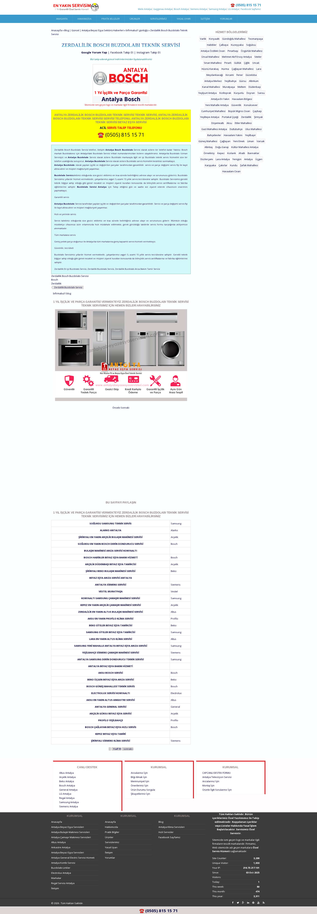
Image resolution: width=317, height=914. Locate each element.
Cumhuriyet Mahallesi (213, 111)
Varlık (203, 38)
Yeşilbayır (250, 135)
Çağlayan (225, 141)
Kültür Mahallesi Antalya (244, 147)
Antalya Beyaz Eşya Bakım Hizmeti (110, 666)
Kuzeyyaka (237, 44)
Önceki (116, 407)
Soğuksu (251, 44)
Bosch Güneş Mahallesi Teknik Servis (110, 686)
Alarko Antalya (110, 530)
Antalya (248, 159)
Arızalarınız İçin (139, 772)
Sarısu (261, 93)
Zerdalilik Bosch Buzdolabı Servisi (70, 276)
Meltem (242, 86)
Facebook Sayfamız (251, 9)
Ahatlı (242, 153)
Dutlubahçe (236, 129)
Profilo (174, 618)
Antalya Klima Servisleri (171, 827)
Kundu (233, 165)
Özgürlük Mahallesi (251, 51)
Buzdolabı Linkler (60, 867)
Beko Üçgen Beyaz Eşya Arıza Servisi (110, 679)
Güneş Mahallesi (207, 141)
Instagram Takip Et (148, 52)
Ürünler (135, 18)
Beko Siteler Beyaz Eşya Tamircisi (110, 625)
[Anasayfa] (76, 7)
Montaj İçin (208, 785)
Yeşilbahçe (230, 81)
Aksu (229, 123)
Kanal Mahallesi (211, 86)
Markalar (56, 878)
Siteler (258, 56)
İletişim (205, 18)
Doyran (251, 93)
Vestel (174, 591)
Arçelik (174, 537)
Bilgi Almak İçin (139, 777)
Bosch (132, 99)
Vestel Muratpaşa (111, 591)
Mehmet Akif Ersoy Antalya (237, 56)
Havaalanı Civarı (231, 171)
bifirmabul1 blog (62, 293)
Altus (173, 611)
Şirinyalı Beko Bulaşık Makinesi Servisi (110, 571)
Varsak (261, 141)
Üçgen (258, 159)
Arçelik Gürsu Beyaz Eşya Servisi (111, 713)
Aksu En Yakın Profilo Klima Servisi (110, 618)
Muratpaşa (229, 86)
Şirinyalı (258, 117)
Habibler (211, 44)
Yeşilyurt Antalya (207, 93)
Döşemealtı (217, 123)
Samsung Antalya (217, 9)
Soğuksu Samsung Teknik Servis (111, 523)
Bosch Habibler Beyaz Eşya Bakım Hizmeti (111, 557)
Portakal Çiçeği (230, 117)
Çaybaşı (257, 111)
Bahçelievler (214, 135)
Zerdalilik (56, 283)
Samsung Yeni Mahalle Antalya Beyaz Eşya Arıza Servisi (110, 645)
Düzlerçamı (207, 159)
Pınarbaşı (233, 51)
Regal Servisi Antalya (62, 883)
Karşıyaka (210, 165)
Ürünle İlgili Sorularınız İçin (217, 789)
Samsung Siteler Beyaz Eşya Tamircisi (110, 632)
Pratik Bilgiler (110, 18)
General (175, 706)
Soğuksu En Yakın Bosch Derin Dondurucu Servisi (110, 543)
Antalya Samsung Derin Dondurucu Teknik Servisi (110, 659)
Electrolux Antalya (61, 873)
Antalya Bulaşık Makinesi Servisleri (70, 832)
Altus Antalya (66, 772)
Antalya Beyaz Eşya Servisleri (67, 827)
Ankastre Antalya (60, 847)
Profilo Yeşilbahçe (110, 720)
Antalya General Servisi (110, 706)
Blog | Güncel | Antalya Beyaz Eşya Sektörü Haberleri (94, 30)
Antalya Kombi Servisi (63, 862)
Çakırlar (223, 165)
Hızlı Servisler (166, 832)
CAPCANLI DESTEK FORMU (216, 772)
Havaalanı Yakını (233, 135)
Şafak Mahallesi (249, 165)
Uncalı (255, 62)
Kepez (221, 153)
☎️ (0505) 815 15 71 (121, 134)
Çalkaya (223, 44)
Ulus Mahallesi (253, 129)
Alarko (174, 530)
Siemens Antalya (198, 9)
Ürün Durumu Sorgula (143, 789)
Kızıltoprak (225, 93)
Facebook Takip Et (121, 52)
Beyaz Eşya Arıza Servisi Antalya (110, 577)
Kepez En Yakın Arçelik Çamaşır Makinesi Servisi (110, 605)
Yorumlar (226, 18)
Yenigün (236, 159)
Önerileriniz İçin (139, 785)
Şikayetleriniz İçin (140, 793)
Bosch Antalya (181, 9)
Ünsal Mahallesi (210, 56)
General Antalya (68, 789)
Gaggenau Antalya (162, 9)
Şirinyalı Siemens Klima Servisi (110, 740)
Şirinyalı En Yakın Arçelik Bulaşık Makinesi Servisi (111, 537)
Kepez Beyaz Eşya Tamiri (110, 734)
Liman (250, 141)
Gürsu (242, 81)
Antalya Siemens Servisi (110, 584)
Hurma (225, 69)
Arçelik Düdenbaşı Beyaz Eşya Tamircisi (110, 564)
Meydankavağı (214, 75)
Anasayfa (62, 18)
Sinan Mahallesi (213, 62)
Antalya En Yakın (220, 99)
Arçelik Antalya (67, 777)
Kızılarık (231, 153)
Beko (173, 571)
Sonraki (125, 407)
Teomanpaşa (255, 38)
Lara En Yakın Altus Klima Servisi (110, 639)
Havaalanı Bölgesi (242, 99)
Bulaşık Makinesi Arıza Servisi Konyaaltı (110, 550)
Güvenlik (236, 105)
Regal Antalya (66, 798)
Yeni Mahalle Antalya (217, 105)
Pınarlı (227, 62)
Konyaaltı (214, 38)
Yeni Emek (239, 141)
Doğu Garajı (222, 147)
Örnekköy (209, 153)
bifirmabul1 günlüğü (137, 30)
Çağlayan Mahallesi (243, 69)
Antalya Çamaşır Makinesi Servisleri (71, 837)
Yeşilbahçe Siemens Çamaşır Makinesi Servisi (110, 652)
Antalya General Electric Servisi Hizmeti (72, 857)
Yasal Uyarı (184, 18)
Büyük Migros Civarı (239, 111)
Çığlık (247, 62)
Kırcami (230, 75)
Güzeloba (251, 75)
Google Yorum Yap (94, 52)
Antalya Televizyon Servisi (217, 777)
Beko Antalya (66, 781)
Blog (160, 821)
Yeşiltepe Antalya (209, 117)
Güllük (237, 62)
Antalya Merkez (213, 81)
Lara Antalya (223, 159)
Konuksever (251, 105)
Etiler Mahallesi (243, 123)
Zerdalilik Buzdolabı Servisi (68, 287)
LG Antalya (233, 9)
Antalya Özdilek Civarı (213, 51)
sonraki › (128, 749)
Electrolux (176, 693)
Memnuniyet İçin (140, 781)
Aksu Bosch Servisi (110, 672)
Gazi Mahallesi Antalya (214, 129)
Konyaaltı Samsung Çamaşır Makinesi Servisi (110, 598)
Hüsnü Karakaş (210, 69)
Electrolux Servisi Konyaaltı (110, 693)
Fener (239, 75)
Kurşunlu (239, 93)
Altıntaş (209, 147)
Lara (258, 69)
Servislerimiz (158, 18)
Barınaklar (253, 153)
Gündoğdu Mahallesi (233, 38)
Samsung (176, 523)
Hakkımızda (84, 18)
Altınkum (253, 81)
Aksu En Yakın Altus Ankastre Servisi (110, 700)
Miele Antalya (145, 9)
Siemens (176, 584)
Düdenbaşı (255, 86)
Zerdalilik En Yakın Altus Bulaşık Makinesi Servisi (110, 611)
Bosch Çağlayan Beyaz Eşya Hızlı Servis (110, 727)
